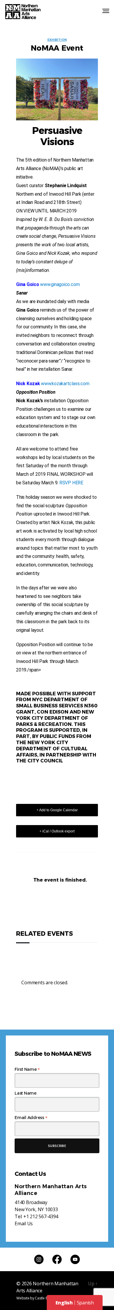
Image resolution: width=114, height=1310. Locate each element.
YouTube (75, 1259)
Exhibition (57, 40)
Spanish (85, 1302)
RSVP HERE (71, 483)
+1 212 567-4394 (40, 1216)
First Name (27, 1069)
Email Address (31, 1118)
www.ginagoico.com (60, 284)
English (64, 1302)
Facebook (57, 1259)
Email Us (24, 1223)
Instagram (39, 1259)
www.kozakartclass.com (65, 383)
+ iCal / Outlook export (57, 831)
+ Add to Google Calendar (57, 810)
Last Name (26, 1093)
